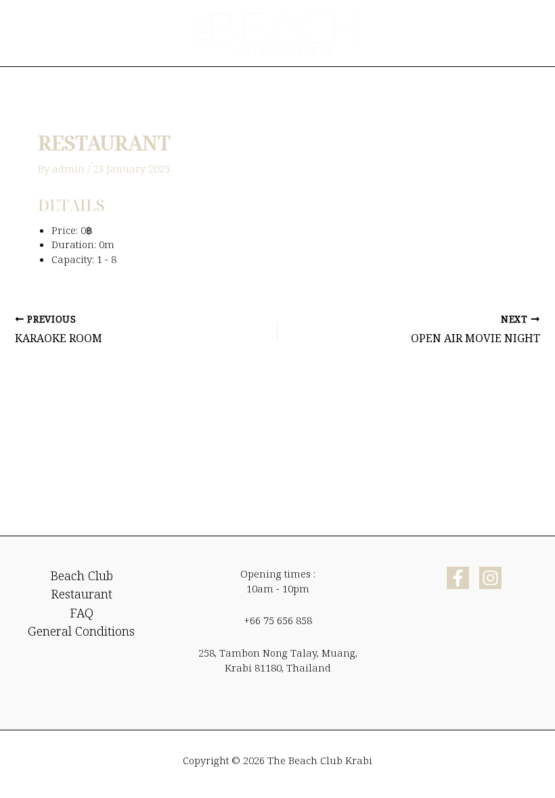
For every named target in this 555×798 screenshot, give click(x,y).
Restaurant (81, 594)
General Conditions (81, 631)
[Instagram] (490, 578)
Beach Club (81, 575)
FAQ (81, 613)
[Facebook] (458, 578)
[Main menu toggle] (523, 33)
